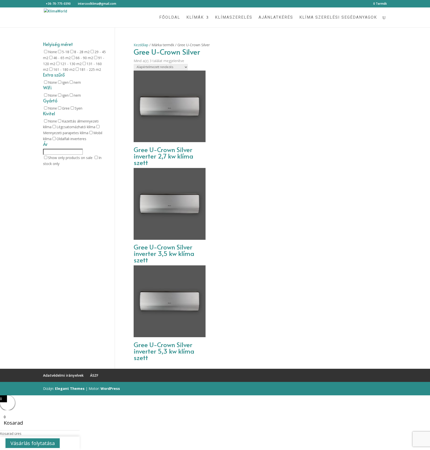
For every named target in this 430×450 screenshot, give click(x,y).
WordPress (110, 388)
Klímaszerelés (233, 18)
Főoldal (169, 18)
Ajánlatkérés (276, 18)
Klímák (195, 18)
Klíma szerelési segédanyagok (338, 18)
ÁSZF (94, 375)
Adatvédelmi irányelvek (63, 375)
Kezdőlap (141, 44)
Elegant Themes (70, 388)
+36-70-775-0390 (58, 3)
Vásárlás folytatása (32, 443)
